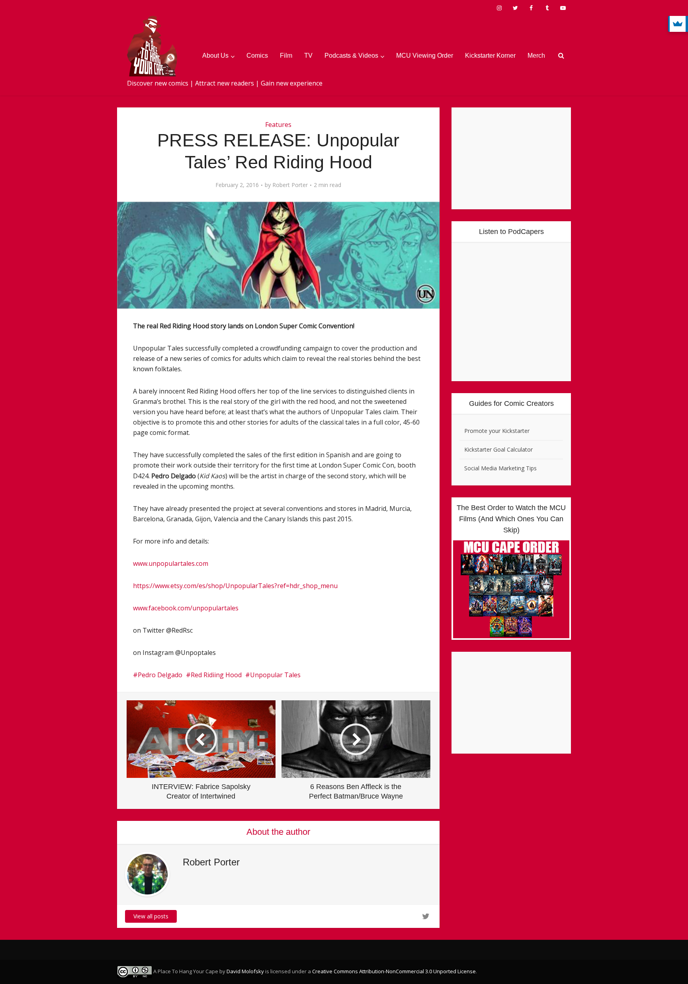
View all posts (150, 916)
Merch (536, 55)
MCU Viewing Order (424, 55)
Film (286, 55)
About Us (215, 55)
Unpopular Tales (275, 674)
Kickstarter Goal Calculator (498, 449)
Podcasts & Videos (351, 55)
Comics (257, 55)
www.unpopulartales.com (170, 563)
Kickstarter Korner (490, 55)
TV (308, 55)
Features (278, 124)
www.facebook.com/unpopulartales (185, 608)
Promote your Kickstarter (497, 431)
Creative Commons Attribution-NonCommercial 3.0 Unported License (394, 971)
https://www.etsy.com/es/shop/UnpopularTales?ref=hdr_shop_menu (235, 585)
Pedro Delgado (160, 674)
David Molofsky (245, 971)
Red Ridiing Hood (216, 674)
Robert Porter (290, 185)
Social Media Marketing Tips (500, 468)
